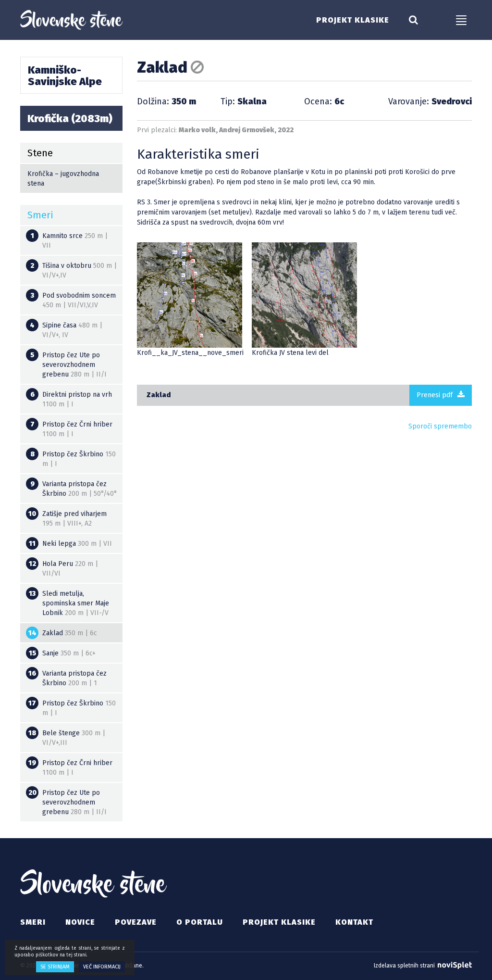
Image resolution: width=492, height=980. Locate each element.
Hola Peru (63, 569)
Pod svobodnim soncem (73, 300)
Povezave (136, 922)
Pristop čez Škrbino (73, 459)
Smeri (33, 922)
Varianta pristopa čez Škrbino (74, 489)
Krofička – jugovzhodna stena (63, 179)
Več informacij (102, 967)
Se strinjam (55, 967)
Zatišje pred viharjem (67, 519)
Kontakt (354, 922)
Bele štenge (66, 738)
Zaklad (159, 395)
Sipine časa (66, 330)
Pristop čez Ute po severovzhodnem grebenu (68, 364)
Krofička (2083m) (69, 118)
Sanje (62, 653)
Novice (80, 922)
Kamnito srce (69, 241)
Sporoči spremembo (440, 426)
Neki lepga (70, 544)
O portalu (199, 922)
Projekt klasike (352, 20)
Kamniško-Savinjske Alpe (65, 75)
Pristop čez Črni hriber (71, 429)
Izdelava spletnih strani (405, 965)
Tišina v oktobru (73, 270)
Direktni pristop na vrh (71, 399)
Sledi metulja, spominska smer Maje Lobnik (69, 603)
